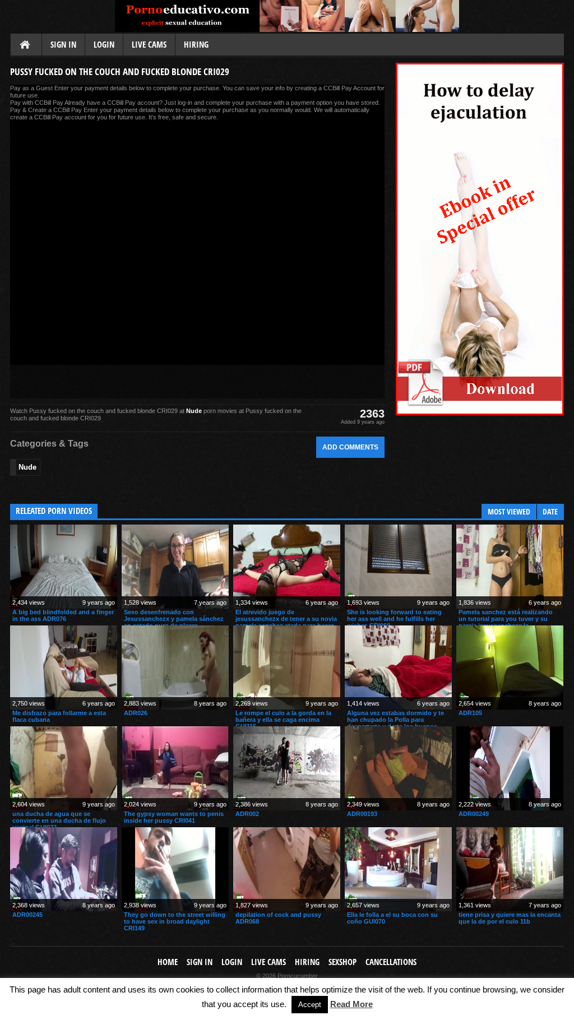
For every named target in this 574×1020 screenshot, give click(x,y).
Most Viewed (509, 511)
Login (104, 44)
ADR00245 (27, 914)
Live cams (149, 44)
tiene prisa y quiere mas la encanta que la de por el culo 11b (510, 918)
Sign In (63, 44)
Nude (194, 410)
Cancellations (390, 962)
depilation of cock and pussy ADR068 (278, 918)
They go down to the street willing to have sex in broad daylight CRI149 (174, 921)
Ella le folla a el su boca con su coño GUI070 (392, 918)
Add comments (350, 447)
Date (550, 511)
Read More (351, 1004)
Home (25, 45)
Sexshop (342, 962)
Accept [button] (309, 1004)
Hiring (196, 44)
